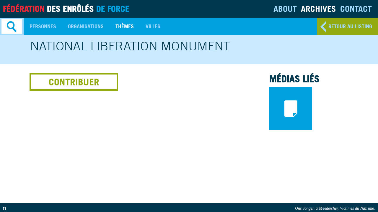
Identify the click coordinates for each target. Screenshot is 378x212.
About (285, 9)
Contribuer (74, 81)
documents (290, 108)
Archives (318, 9)
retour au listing (350, 26)
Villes (153, 26)
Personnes (43, 26)
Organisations (86, 26)
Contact (356, 9)
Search (12, 26)
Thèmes (124, 26)
